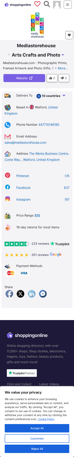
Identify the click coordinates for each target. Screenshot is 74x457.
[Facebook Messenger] (43, 296)
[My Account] (57, 4)
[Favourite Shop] (69, 35)
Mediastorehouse (36, 45)
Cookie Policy (46, 419)
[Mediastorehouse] (37, 24)
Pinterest (22, 176)
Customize (37, 438)
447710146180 (49, 124)
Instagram (23, 199)
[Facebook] (10, 296)
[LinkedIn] (32, 296)
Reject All (37, 448)
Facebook (23, 187)
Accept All (37, 428)
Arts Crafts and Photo (36, 55)
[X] (21, 296)
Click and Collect (19, 384)
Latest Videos (49, 384)
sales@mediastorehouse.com (25, 142)
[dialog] (37, 421)
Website (22, 78)
